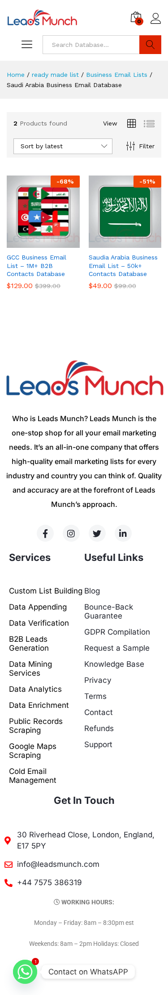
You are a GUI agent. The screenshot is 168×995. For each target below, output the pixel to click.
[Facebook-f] (45, 533)
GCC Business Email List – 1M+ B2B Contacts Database (36, 265)
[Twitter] (97, 533)
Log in (156, 24)
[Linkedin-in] (123, 533)
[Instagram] (71, 533)
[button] (32, 242)
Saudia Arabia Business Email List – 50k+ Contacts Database (123, 265)
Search (150, 44)
